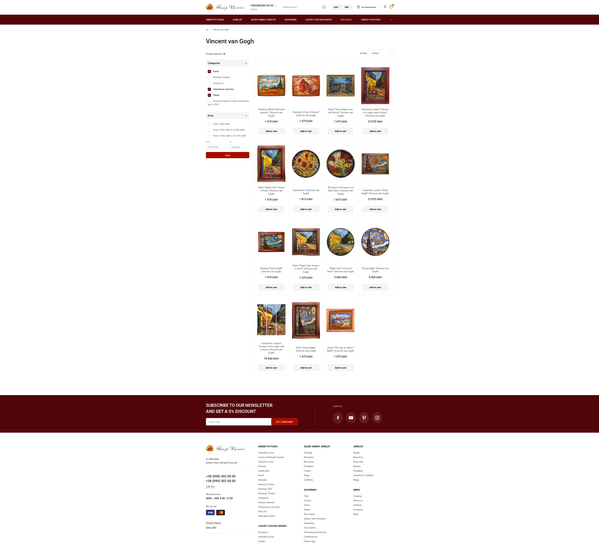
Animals (262, 479)
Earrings (308, 452)
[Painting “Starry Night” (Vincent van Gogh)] (271, 242)
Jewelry (237, 19)
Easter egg (309, 541)
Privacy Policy (213, 522)
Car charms (310, 527)
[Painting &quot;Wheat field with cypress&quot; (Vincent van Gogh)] (271, 86)
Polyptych (218, 83)
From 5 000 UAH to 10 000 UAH (229, 135)
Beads (356, 452)
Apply (227, 155)
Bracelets (309, 457)
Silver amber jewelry (263, 19)
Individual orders (266, 515)
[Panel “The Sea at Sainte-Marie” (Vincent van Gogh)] (340, 321)
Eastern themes (266, 502)
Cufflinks (308, 479)
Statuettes (309, 523)
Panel (216, 71)
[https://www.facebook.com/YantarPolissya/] (338, 417)
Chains (307, 470)
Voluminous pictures (223, 89)
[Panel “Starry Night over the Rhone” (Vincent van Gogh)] (340, 86)
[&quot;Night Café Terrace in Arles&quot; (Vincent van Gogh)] (340, 242)
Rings (307, 475)
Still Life (262, 511)
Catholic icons (265, 461)
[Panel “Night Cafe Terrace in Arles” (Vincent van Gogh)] (271, 164)
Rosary (356, 466)
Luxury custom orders (318, 19)
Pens (306, 495)
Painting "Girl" (265, 488)
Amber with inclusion (315, 518)
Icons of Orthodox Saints (271, 457)
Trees (307, 505)
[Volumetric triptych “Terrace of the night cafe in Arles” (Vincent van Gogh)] (271, 320)
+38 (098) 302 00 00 (221, 476)
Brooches (309, 461)
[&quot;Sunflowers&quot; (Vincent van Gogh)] (306, 164)
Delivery (357, 505)
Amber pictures (215, 19)
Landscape (263, 470)
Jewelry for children (363, 475)
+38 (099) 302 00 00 (221, 481)
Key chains (309, 514)
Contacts (358, 509)
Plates (216, 95)
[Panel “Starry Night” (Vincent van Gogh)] (306, 321)
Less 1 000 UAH (221, 124)
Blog (355, 514)
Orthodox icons (266, 452)
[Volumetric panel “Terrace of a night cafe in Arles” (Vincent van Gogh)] (375, 86)
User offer (211, 527)
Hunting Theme (266, 484)
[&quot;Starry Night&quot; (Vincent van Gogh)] (375, 242)
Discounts (346, 19)
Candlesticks (310, 536)
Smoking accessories (315, 532)
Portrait (262, 466)
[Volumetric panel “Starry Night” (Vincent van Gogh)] (375, 164)
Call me (253, 9)
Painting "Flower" (222, 77)
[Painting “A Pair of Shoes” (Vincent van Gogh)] (306, 86)
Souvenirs (290, 19)
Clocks (307, 500)
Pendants (309, 466)
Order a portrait (371, 19)
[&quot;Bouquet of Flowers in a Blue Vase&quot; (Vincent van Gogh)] (340, 164)
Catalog (357, 495)
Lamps (261, 541)
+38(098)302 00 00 (261, 5)
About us (358, 500)
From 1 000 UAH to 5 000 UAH (229, 129)
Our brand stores (368, 7)
